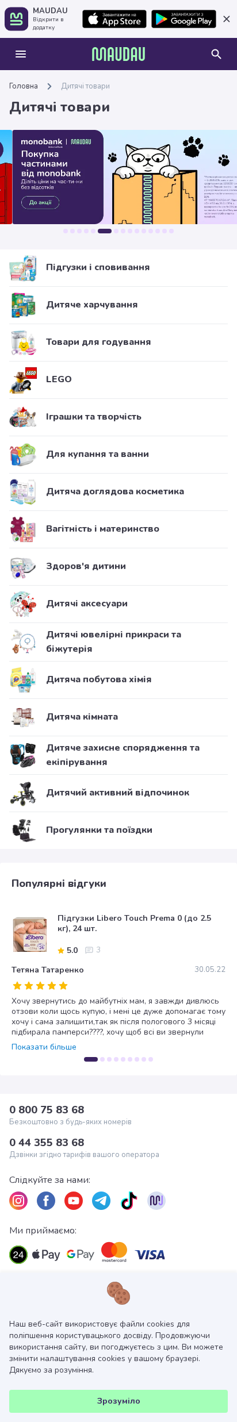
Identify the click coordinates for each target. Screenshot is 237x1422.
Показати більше (44, 1047)
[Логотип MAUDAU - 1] (118, 54)
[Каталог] (20, 54)
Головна (23, 86)
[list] (18, 1201)
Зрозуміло (118, 1401)
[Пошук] (216, 54)
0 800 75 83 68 (46, 1110)
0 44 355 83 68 (46, 1143)
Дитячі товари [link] (85, 86)
